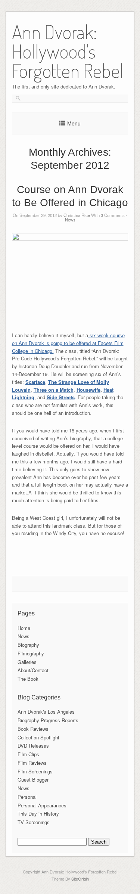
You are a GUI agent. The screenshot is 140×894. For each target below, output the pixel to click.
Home (24, 627)
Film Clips (28, 754)
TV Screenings (34, 822)
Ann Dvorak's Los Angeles (46, 711)
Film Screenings (35, 771)
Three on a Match (54, 389)
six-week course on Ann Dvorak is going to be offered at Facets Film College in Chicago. (68, 343)
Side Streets (61, 397)
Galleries (27, 661)
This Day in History (38, 813)
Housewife (88, 389)
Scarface (35, 381)
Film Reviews (32, 762)
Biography (28, 644)
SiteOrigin (80, 879)
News (70, 220)
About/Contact (33, 670)
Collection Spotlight (38, 737)
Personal (27, 796)
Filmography (31, 653)
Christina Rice (76, 215)
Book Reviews (33, 728)
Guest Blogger (33, 779)
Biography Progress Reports (48, 720)
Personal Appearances (42, 805)
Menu (74, 123)
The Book (28, 678)
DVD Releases (33, 745)
